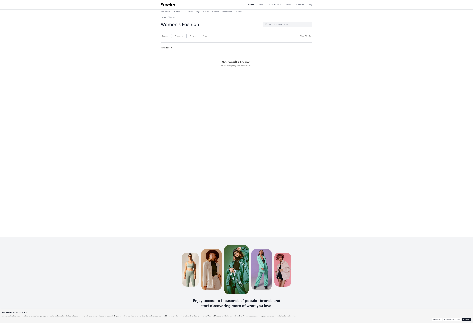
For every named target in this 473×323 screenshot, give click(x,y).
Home (163, 17)
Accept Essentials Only (452, 319)
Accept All (466, 319)
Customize (437, 319)
